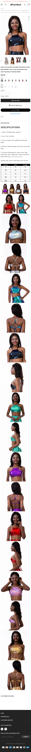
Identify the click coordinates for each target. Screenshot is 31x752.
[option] (15, 35)
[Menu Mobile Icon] (1, 4)
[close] (29, 1)
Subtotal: (3, 96)
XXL (16, 86)
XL (12, 86)
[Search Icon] (5, 4)
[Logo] (15, 4)
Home (2, 8)
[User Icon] (25, 4)
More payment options (15, 113)
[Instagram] (2, 729)
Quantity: (3, 90)
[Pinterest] (5, 729)
